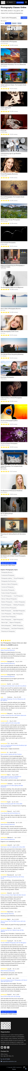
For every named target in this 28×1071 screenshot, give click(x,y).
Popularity (8, 23)
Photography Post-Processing (8, 581)
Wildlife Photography (18, 625)
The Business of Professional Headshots (11, 490)
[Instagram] (8, 1047)
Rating (19, 23)
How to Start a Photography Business (11, 308)
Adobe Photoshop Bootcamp (8, 650)
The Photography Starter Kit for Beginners (12, 287)
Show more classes (8, 563)
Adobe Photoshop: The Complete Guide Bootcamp (11, 467)
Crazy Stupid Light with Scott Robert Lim (10, 813)
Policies (14, 1069)
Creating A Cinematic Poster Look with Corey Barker (13, 686)
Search (25, 18)
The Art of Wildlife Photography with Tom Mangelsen (13, 942)
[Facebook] (5, 1047)
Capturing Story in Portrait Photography (11, 397)
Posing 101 (3, 130)
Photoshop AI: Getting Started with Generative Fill (13, 534)
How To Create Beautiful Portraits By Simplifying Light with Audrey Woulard (14, 746)
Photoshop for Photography (8, 631)
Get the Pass (20, 2)
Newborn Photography (6, 602)
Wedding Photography (18, 605)
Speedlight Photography (19, 610)
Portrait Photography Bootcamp (9, 174)
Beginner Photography (15, 622)
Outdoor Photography (19, 602)
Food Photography (18, 596)
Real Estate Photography (7, 377)
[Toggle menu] (26, 2)
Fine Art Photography (6, 596)
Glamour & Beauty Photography (9, 599)
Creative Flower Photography (8, 616)
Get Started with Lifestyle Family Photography (13, 556)
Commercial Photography (7, 587)
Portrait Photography (6, 605)
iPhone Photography (6, 619)
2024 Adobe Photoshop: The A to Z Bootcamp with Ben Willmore (13, 699)
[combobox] (11, 2)
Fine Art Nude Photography (8, 242)
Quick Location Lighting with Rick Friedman (11, 754)
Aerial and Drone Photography (8, 607)
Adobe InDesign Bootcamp (7, 913)
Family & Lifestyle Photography (8, 593)
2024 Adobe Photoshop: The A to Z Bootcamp (13, 64)
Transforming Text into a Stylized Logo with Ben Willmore (12, 930)
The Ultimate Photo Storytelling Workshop (12, 354)
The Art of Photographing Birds (9, 420)
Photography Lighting (6, 578)
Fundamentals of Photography (9, 41)
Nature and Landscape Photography (10, 220)
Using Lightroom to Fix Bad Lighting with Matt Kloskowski (12, 786)
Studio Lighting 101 (6, 108)
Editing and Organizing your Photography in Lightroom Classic (12, 266)
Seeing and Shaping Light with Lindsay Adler (11, 803)
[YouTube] (2, 1047)
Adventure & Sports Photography (9, 584)
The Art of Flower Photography (9, 443)
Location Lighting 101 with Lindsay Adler (10, 723)
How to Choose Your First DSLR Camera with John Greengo (13, 921)
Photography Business (6, 572)
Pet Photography (5, 628)
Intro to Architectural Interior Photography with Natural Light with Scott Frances (14, 980)
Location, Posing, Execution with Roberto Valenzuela (13, 715)
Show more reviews (8, 1012)
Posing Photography (19, 578)
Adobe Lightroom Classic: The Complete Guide (13, 85)
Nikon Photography (18, 613)
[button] (24, 1067)
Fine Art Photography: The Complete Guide (12, 197)
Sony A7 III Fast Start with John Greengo (10, 996)
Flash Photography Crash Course (9, 331)
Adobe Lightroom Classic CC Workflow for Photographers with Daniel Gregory (11, 777)
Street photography (6, 625)
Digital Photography (18, 619)
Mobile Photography (6, 610)
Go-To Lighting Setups (7, 513)
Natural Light (4, 622)
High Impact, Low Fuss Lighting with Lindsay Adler (13, 847)
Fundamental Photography (7, 575)
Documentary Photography (7, 590)
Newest (14, 23)
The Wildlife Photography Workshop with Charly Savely (12, 877)
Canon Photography (6, 613)
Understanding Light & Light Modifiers (11, 153)
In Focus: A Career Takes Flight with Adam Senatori (13, 895)
